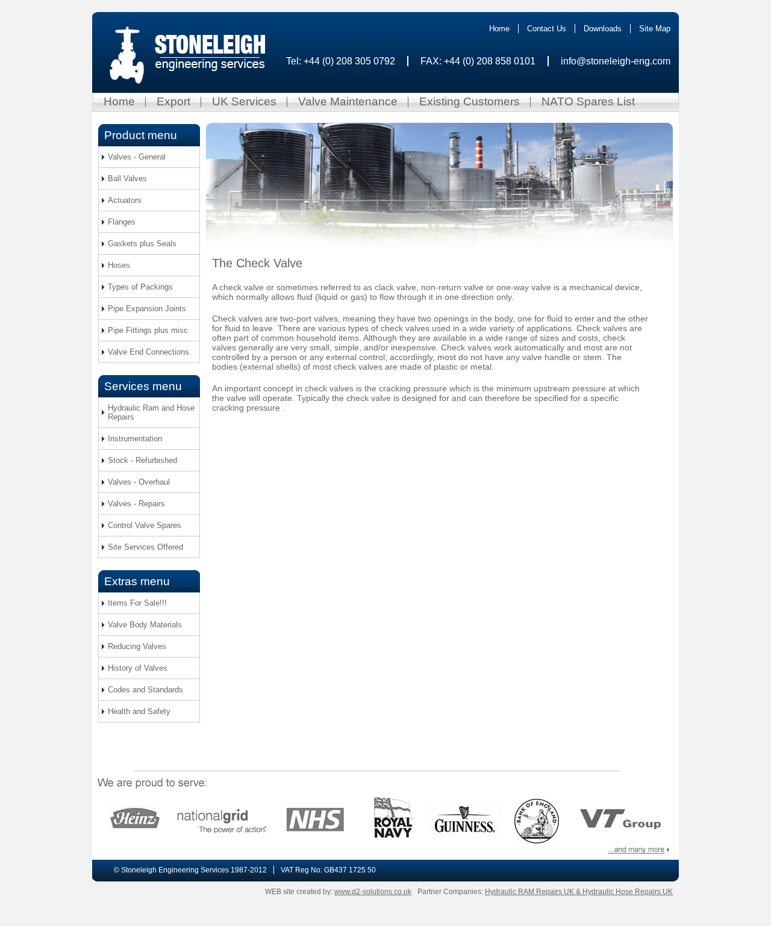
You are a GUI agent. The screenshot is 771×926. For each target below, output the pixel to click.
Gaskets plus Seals (142, 243)
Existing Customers (469, 101)
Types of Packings (140, 286)
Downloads (603, 28)
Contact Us (546, 28)
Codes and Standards (145, 689)
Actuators (125, 200)
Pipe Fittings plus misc (148, 330)
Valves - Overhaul (139, 481)
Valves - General (137, 156)
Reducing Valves (137, 646)
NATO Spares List (588, 101)
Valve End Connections (148, 351)
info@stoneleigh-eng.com (615, 61)
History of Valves (137, 668)
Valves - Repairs (136, 503)
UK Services (244, 101)
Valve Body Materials (145, 624)
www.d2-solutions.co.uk (372, 891)
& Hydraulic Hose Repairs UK (624, 891)
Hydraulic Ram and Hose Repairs (151, 412)
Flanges (122, 221)
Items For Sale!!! (137, 602)
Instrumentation (135, 438)
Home (499, 28)
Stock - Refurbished (142, 460)
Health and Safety (139, 711)
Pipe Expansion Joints (147, 308)
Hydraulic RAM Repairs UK (530, 891)
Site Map (654, 28)
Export (173, 101)
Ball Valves (127, 178)
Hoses (119, 265)
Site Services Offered (145, 547)
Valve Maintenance (348, 101)
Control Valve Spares (144, 525)
